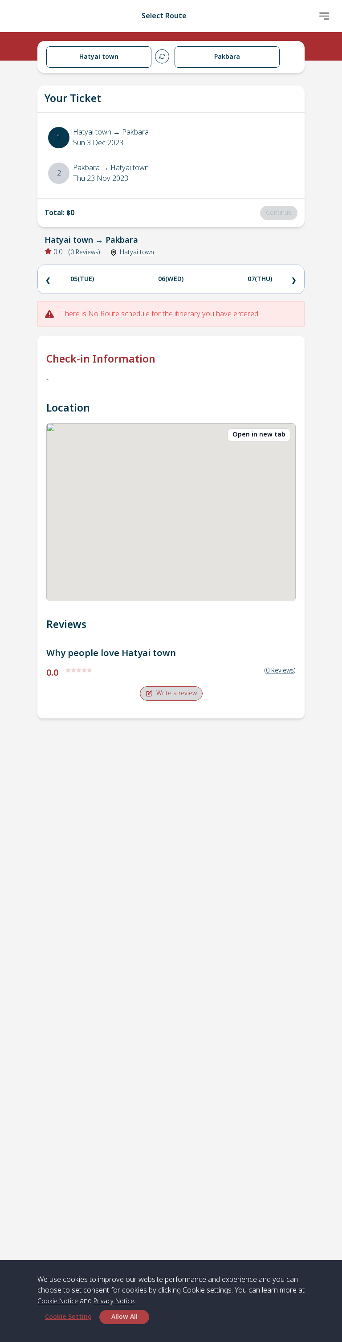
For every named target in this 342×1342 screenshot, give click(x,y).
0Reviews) (85, 252)
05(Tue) (82, 279)
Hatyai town (137, 252)
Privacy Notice (114, 1301)
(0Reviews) (280, 670)
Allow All (124, 1317)
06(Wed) (170, 279)
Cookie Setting (68, 1317)
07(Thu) (260, 279)
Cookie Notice (57, 1301)
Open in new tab (258, 434)
